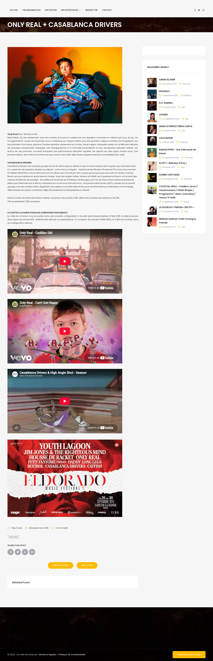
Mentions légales (47, 654)
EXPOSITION (51, 10)
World (186, 202)
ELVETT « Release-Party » (173, 163)
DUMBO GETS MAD (169, 174)
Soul (182, 167)
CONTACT (107, 10)
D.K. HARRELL (166, 102)
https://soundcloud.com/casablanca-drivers (67, 190)
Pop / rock (17, 527)
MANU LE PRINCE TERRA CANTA (175, 126)
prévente (19, 201)
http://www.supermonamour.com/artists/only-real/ (98, 154)
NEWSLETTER (91, 10)
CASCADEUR (166, 138)
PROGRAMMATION (31, 10)
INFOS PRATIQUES (69, 10)
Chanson (186, 84)
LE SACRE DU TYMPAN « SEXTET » (176, 207)
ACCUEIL (14, 10)
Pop (186, 119)
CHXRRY (163, 114)
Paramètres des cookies (189, 654)
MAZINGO (164, 91)
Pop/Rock (187, 95)
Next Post (87, 565)
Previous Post (61, 565)
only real (13, 537)
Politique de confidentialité (71, 654)
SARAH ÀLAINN (167, 79)
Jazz (183, 107)
